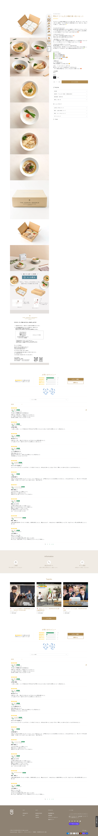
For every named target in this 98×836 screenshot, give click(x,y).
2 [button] (47, 544)
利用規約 (50, 815)
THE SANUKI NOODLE (17, 830)
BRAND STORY (39, 813)
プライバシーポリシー (53, 817)
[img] (14, 408)
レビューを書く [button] (75, 379)
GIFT (24, 815)
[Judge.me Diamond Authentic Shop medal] (45, 391)
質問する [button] (75, 382)
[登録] (87, 813)
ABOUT (37, 815)
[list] (49, 564)
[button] (42, 377)
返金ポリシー (51, 819)
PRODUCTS (25, 813)
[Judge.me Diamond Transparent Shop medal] (52, 391)
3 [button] (49, 544)
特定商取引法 (51, 813)
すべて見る (49, 618)
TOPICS (37, 817)
